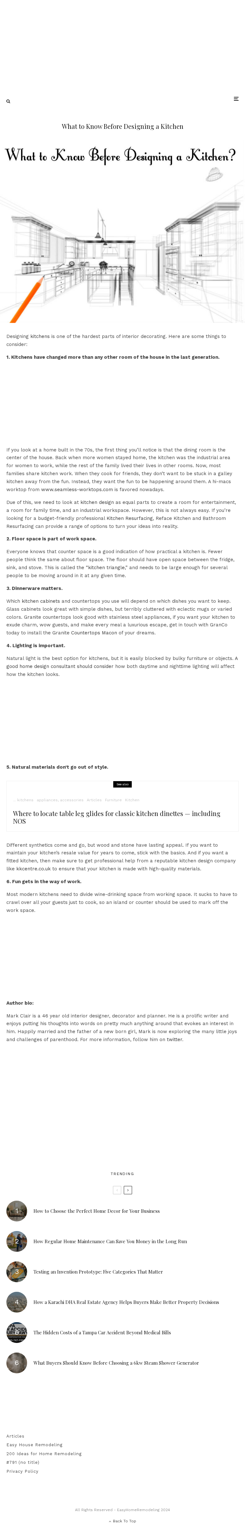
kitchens (40, 336)
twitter (174, 1039)
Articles (94, 800)
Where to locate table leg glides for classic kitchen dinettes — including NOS (116, 817)
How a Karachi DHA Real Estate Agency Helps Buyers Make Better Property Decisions (126, 1302)
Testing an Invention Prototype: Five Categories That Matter (98, 1272)
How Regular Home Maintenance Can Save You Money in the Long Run (110, 1241)
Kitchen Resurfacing (130, 518)
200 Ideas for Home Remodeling (44, 1453)
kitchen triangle (106, 567)
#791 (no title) (23, 1462)
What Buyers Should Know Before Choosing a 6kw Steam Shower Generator (116, 1363)
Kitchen (132, 800)
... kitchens (23, 800)
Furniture (113, 800)
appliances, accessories (60, 800)
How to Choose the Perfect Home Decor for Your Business (96, 1211)
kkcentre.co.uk (33, 869)
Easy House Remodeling (34, 1444)
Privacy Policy (22, 1471)
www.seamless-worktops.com (77, 489)
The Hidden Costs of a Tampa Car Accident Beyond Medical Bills (102, 1332)
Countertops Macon (94, 633)
